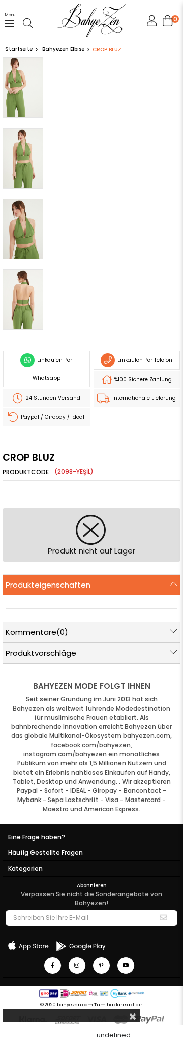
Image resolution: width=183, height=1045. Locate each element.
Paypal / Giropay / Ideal (51, 417)
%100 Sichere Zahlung (142, 379)
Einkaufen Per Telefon (144, 360)
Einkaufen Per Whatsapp (53, 369)
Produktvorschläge (41, 653)
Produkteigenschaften (48, 584)
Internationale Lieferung (143, 398)
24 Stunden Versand (52, 398)
